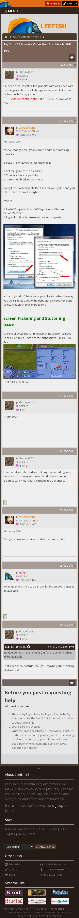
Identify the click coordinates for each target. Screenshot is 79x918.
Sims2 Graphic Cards (27, 37)
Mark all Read (53, 874)
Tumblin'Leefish (54, 869)
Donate (14, 874)
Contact (14, 869)
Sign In (55, 3)
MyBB (18, 909)
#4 (74, 451)
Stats (9, 820)
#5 (74, 510)
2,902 (33, 135)
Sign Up (71, 3)
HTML (61, 909)
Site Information (55, 864)
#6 (74, 565)
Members (14, 864)
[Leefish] (39, 25)
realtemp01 (26, 829)
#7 (74, 624)
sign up (57, 805)
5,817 (33, 580)
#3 (74, 395)
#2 (74, 120)
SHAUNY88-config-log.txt (22, 99)
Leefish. (53, 909)
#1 (74, 65)
